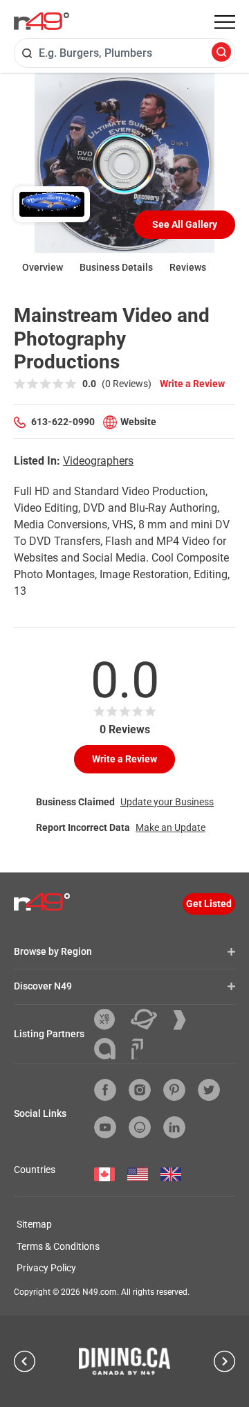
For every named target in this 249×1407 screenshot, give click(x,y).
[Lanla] (110, 1049)
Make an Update (170, 827)
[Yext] (109, 1019)
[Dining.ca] (124, 1361)
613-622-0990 (63, 421)
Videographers (98, 460)
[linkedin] (174, 1127)
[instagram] (140, 1090)
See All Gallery (184, 224)
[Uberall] (149, 1019)
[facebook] (105, 1090)
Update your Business (167, 801)
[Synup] (184, 1020)
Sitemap (34, 1224)
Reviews (187, 267)
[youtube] (105, 1127)
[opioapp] (140, 1127)
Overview (42, 267)
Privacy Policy (46, 1267)
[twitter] (209, 1090)
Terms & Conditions (58, 1246)
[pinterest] (174, 1090)
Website (138, 421)
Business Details (116, 267)
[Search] (221, 53)
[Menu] (224, 22)
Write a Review (192, 383)
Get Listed (209, 903)
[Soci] (137, 1049)
